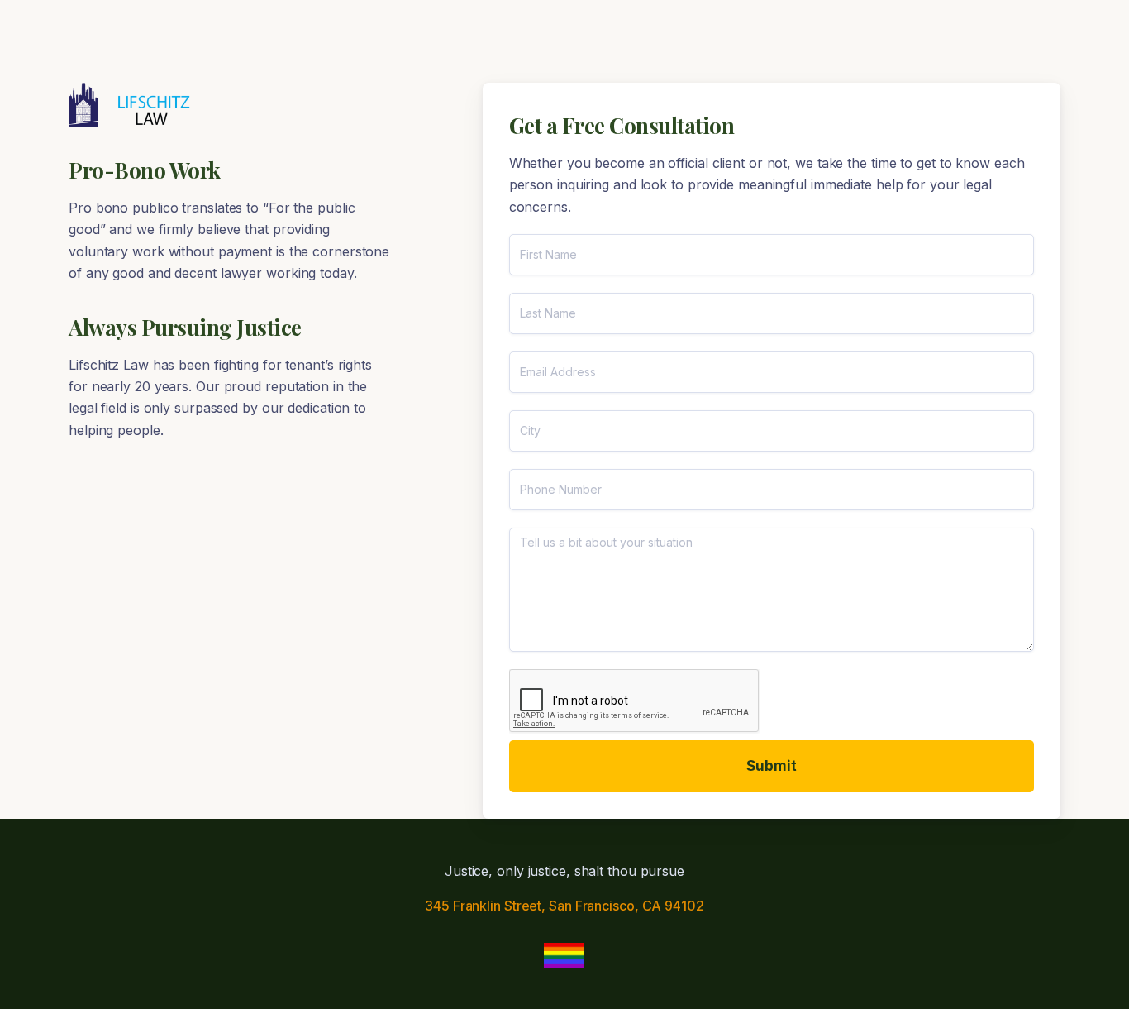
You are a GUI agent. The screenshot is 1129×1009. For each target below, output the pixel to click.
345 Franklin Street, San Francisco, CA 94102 (564, 905)
